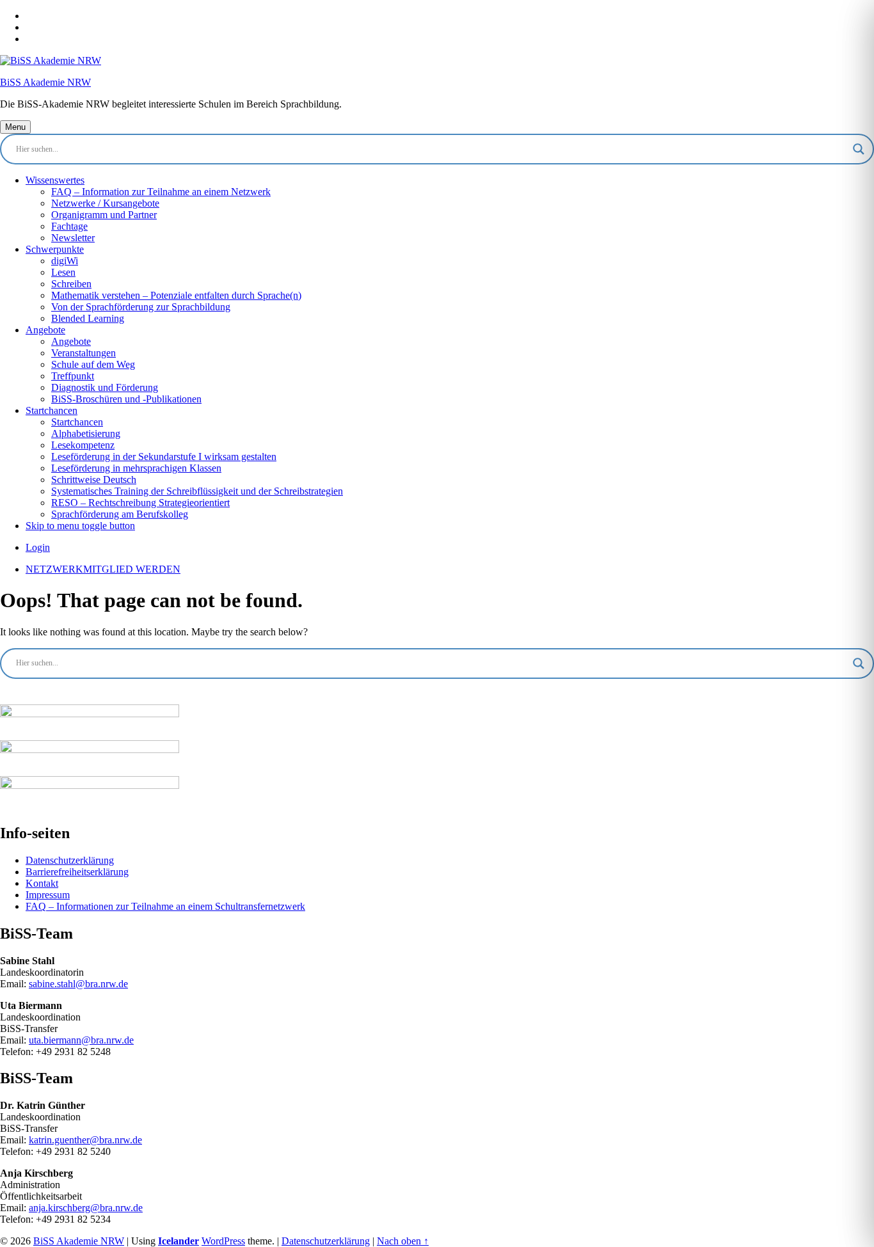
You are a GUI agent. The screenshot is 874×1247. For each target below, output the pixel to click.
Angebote (45, 329)
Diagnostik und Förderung (104, 387)
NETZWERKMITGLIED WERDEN (103, 569)
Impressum (48, 894)
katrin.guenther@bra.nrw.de (85, 1139)
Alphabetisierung (85, 433)
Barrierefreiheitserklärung (77, 871)
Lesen (63, 272)
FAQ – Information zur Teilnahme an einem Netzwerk (161, 191)
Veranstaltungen (83, 352)
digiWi (64, 260)
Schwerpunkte (55, 249)
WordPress (223, 1240)
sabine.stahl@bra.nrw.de (78, 983)
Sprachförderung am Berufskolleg (119, 514)
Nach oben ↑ (403, 1240)
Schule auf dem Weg (93, 364)
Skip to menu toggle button (80, 525)
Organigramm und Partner (104, 214)
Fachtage (69, 226)
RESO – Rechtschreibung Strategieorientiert (140, 502)
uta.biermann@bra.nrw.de (81, 1040)
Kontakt (42, 883)
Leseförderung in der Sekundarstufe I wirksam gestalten (163, 456)
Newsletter (73, 237)
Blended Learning (87, 318)
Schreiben (71, 283)
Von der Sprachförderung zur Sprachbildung (140, 306)
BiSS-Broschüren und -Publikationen (126, 398)
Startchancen (51, 410)
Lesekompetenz (83, 445)
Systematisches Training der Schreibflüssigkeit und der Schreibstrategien (197, 491)
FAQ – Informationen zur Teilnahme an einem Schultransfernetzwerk (165, 906)
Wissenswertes (55, 180)
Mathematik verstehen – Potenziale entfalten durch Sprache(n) (176, 295)
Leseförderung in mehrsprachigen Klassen (136, 468)
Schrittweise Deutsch (93, 479)
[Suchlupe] (859, 149)
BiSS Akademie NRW (45, 82)
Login (38, 547)
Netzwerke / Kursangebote (105, 203)
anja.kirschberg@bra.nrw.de (86, 1207)
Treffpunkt (72, 375)
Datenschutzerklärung (70, 860)
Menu (15, 127)
